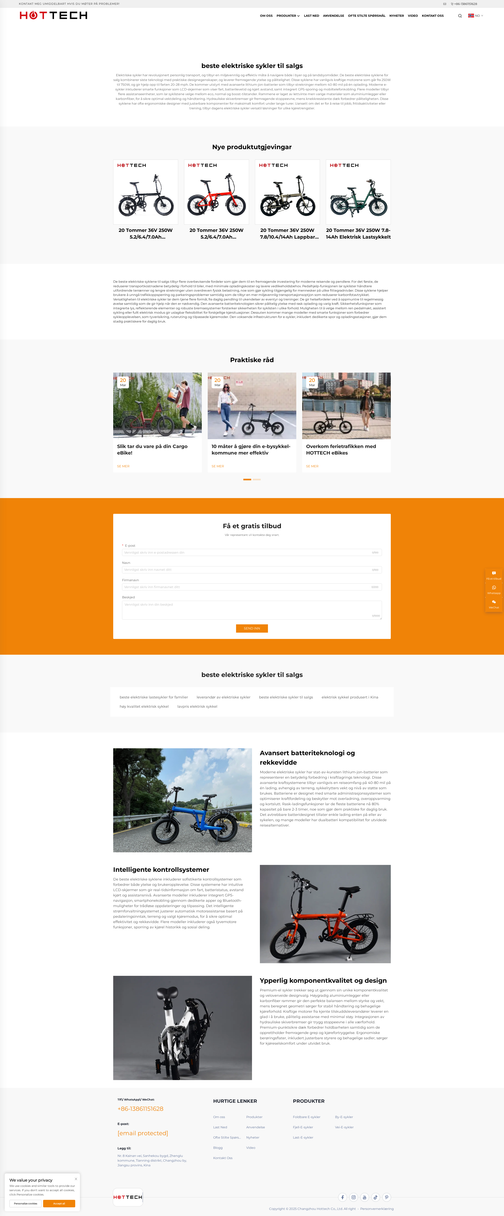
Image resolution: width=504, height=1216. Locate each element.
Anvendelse (333, 16)
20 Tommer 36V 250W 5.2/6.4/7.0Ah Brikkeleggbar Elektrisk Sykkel (146, 233)
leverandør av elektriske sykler (223, 697)
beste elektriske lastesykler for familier (154, 697)
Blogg (218, 1148)
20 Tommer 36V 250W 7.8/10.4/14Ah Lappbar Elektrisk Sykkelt (287, 233)
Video (413, 16)
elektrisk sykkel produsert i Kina (350, 697)
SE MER (123, 466)
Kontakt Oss (433, 16)
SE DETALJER (145, 192)
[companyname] (54, 15)
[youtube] (364, 1197)
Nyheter (396, 16)
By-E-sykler (344, 1117)
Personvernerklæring (377, 1209)
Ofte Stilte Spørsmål (366, 16)
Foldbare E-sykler (306, 1117)
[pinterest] (387, 1197)
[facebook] (342, 1197)
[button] (247, 479)
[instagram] (353, 1197)
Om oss (266, 16)
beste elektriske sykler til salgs (286, 697)
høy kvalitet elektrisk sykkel (144, 706)
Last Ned (311, 16)
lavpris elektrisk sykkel (197, 706)
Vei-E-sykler (344, 1127)
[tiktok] (376, 1197)
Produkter (287, 16)
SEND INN (252, 628)
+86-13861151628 (465, 4)
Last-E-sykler (303, 1137)
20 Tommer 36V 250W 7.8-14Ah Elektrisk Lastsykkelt (358, 233)
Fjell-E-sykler (303, 1127)
